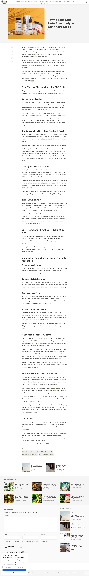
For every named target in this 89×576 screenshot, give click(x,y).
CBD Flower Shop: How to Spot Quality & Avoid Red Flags (21, 498)
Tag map (67, 573)
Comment (7, 515)
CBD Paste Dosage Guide (46, 451)
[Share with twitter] (12, 51)
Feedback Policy (47, 573)
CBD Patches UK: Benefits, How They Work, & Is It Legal (77, 498)
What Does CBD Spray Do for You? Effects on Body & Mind (22, 486)
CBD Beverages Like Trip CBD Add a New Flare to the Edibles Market (77, 536)
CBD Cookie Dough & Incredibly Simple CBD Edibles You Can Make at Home (77, 547)
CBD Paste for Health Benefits (30, 454)
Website (43, 534)
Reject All (20, 567)
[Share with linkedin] (12, 58)
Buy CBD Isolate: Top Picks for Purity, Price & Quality (77, 485)
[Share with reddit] (12, 54)
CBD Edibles (75, 544)
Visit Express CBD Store (44, 444)
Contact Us (74, 573)
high (32, 80)
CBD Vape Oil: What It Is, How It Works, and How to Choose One (49, 498)
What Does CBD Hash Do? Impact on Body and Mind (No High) (49, 486)
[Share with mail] (12, 61)
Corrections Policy (37, 573)
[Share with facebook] (12, 47)
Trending (62, 508)
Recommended (68, 508)
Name (6, 534)
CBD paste (37, 341)
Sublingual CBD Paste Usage (46, 454)
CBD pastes (34, 54)
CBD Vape (47, 494)
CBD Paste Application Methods (30, 451)
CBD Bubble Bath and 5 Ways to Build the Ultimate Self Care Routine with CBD (61, 467)
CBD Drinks (75, 533)
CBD (49, 17)
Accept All (14, 570)
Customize (8, 567)
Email (24, 534)
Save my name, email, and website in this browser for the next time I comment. (26, 541)
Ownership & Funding (58, 573)
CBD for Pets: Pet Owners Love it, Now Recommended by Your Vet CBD (37, 467)
